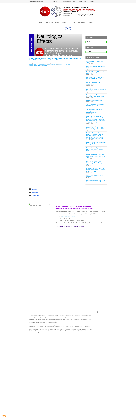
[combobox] (96, 52)
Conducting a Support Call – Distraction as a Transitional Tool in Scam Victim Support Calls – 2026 (95, 127)
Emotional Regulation (33, 65)
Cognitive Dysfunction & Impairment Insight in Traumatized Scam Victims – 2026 (96, 156)
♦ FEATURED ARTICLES (63, 63)
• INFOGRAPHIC (47, 63)
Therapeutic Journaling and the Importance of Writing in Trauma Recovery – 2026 (94, 149)
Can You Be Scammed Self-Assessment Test (93, 83)
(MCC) (46, 64)
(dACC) (43, 64)
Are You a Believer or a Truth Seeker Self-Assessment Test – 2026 (95, 78)
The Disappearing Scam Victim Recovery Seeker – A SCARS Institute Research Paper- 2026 (95, 111)
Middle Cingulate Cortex (42, 65)
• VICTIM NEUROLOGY (55, 63)
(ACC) (40, 64)
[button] (96, 22)
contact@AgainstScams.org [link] (69, 216)
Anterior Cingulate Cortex (52, 64)
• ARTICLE (42, 63)
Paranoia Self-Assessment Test (94, 100)
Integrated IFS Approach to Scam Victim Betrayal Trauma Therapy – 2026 (95, 163)
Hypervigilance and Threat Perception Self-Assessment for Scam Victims (95, 95)
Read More (80, 63)
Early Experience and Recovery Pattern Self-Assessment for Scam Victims (95, 181)
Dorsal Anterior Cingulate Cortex (64, 64)
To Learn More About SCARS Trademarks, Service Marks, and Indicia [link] (56, 332)
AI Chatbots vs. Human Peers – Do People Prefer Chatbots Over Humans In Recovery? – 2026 (95, 170)
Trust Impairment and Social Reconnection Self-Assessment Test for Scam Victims (96, 89)
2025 (35, 64)
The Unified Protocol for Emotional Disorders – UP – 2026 (95, 105)
